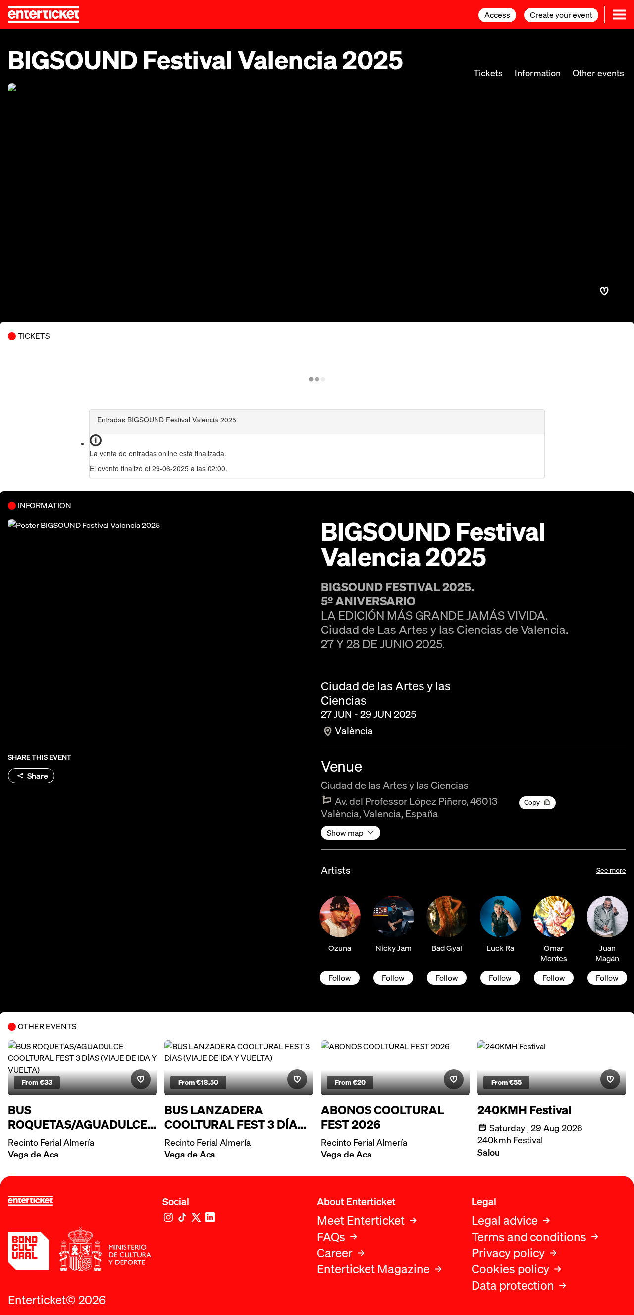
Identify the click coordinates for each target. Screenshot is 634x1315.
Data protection (513, 1285)
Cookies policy (510, 1269)
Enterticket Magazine (373, 1269)
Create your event (561, 14)
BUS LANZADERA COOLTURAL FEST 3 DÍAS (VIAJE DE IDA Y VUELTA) (234, 1117)
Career (335, 1253)
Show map (345, 832)
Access (497, 14)
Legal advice (505, 1220)
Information (538, 73)
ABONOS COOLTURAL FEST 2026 (382, 1117)
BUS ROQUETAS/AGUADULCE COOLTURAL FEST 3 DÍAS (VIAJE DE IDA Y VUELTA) (78, 1117)
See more (611, 870)
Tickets (488, 73)
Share (37, 775)
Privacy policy (508, 1253)
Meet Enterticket (361, 1220)
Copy (532, 802)
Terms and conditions (529, 1237)
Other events (598, 73)
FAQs (331, 1237)
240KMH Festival (524, 1110)
